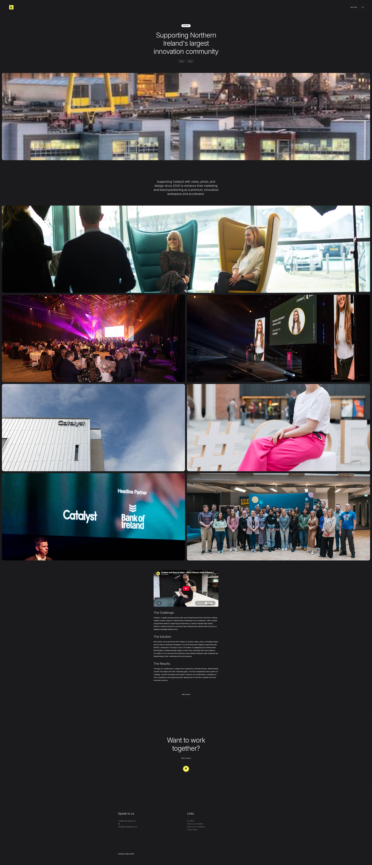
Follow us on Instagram (196, 827)
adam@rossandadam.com (127, 827)
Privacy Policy (192, 830)
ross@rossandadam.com (127, 821)
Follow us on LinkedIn (195, 824)
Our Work (190, 821)
